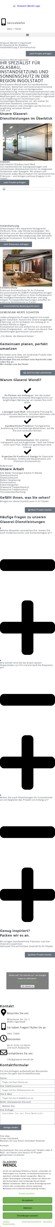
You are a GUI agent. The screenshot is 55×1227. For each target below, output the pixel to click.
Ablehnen (27, 1208)
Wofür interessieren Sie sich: (16, 1102)
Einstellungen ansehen (27, 1215)
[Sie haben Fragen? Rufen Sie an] (3, 1026)
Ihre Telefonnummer (11, 1086)
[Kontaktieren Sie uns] (3, 1052)
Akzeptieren (27, 1200)
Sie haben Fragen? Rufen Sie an (26, 1028)
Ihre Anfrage (7, 1110)
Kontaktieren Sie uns (20, 1054)
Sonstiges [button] (18, 473)
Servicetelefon (16, 23)
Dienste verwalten (27, 1193)
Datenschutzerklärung (31, 1222)
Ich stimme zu (27, 986)
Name (3, 1078)
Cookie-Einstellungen (27, 982)
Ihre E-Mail (6, 1094)
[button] (27, 35)
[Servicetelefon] (3, 21)
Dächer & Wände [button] (33, 473)
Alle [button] (2, 473)
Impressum (47, 1222)
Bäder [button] (8, 473)
